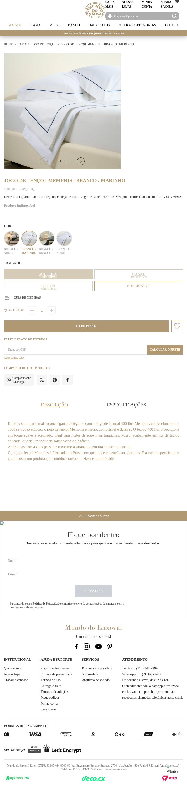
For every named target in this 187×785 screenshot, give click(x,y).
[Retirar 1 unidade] (32, 310)
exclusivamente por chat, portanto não (148, 692)
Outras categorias (137, 25)
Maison (15, 25)
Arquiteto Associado (96, 680)
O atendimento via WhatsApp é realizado (150, 686)
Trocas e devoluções (54, 692)
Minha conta (49, 703)
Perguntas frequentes (55, 668)
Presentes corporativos (97, 668)
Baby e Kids (99, 25)
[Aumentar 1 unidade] (52, 310)
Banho (74, 25)
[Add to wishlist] (177, 326)
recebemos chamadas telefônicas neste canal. (152, 697)
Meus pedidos (50, 697)
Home (8, 44)
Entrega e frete (51, 686)
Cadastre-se (48, 709)
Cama (36, 25)
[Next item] (81, 161)
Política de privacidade (56, 674)
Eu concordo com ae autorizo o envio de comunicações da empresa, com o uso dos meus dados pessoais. (67, 605)
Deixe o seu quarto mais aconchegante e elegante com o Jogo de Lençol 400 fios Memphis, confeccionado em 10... (92, 197)
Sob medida (90, 674)
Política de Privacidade (47, 603)
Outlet (172, 25)
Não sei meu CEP (14, 357)
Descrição (54, 404)
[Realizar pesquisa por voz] (109, 16)
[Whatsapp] (172, 770)
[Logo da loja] (95, 10)
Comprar (86, 326)
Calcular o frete (165, 349)
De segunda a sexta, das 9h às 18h (145, 680)
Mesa (54, 25)
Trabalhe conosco (16, 680)
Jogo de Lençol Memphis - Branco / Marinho (97, 44)
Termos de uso (51, 680)
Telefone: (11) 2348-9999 (140, 668)
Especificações (126, 404)
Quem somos (13, 668)
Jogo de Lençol (43, 44)
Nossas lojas (12, 674)
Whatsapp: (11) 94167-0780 (141, 674)
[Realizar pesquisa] (174, 16)
